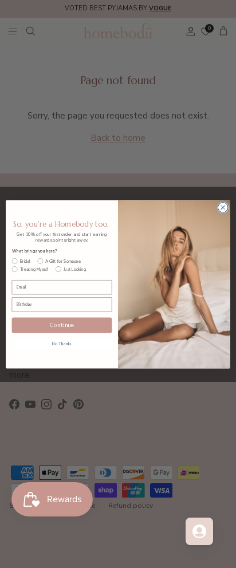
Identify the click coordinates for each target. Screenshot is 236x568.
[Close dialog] (223, 207)
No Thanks (62, 343)
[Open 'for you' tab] (199, 531)
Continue (62, 325)
